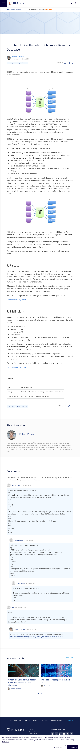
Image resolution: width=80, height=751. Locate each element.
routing (18, 63)
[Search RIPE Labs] (72, 10)
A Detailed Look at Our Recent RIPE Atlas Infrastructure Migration (22, 682)
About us (32, 731)
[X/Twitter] (56, 734)
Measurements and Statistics (61, 720)
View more (69, 657)
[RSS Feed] (71, 734)
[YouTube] (64, 734)
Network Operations (40, 720)
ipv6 (13, 63)
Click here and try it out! (16, 300)
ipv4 (9, 63)
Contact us (33, 734)
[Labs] (8, 9)
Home (31, 729)
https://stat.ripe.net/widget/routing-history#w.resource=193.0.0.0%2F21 (36, 637)
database (24, 63)
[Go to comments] (65, 63)
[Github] (67, 734)
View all (70, 720)
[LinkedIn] (60, 734)
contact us (35, 480)
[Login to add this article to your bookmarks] (72, 63)
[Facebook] (52, 734)
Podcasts (27, 720)
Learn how (48, 10)
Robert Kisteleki (16, 10)
